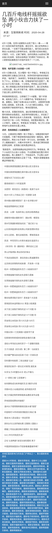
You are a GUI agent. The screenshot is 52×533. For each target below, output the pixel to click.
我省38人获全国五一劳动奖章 (17, 417)
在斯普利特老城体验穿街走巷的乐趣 (19, 337)
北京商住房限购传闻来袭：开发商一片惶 (21, 263)
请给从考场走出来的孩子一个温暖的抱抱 (21, 343)
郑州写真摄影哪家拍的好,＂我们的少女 (21, 223)
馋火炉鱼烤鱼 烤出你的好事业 (17, 252)
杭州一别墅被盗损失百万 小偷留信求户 (21, 269)
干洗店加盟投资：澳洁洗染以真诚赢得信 (21, 257)
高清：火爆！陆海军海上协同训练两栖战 (21, 212)
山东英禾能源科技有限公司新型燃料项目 (21, 229)
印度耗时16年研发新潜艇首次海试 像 (20, 412)
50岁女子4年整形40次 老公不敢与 (19, 372)
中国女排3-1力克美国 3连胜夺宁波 (19, 332)
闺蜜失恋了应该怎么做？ (15, 177)
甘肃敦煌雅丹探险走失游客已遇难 (18, 274)
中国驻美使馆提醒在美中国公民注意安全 (21, 166)
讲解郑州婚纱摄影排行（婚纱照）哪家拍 (21, 217)
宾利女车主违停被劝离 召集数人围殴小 (21, 423)
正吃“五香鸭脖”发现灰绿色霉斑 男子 (19, 440)
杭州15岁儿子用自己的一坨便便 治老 (20, 194)
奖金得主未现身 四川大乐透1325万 (19, 320)
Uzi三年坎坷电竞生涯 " (14, 434)
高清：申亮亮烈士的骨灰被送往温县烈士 (21, 240)
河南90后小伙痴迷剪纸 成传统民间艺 (20, 389)
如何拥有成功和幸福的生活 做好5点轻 (20, 383)
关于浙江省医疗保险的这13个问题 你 (20, 309)
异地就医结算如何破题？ (15, 400)
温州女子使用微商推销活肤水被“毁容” (20, 406)
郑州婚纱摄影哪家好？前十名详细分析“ (21, 200)
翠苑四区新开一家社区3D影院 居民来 (20, 366)
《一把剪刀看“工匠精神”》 (15, 377)
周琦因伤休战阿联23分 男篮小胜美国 (20, 303)
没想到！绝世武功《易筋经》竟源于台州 (21, 189)
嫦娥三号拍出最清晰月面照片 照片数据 (21, 429)
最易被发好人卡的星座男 (15, 183)
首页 (4, 3)
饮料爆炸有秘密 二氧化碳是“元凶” (18, 360)
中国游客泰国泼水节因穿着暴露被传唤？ (21, 446)
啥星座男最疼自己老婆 (14, 206)
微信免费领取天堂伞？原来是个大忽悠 (20, 297)
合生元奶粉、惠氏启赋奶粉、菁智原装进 (21, 234)
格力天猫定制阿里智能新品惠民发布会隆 (21, 394)
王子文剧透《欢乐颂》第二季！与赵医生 (21, 349)
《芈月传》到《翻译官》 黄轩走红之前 (21, 246)
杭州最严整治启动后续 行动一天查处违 (21, 354)
